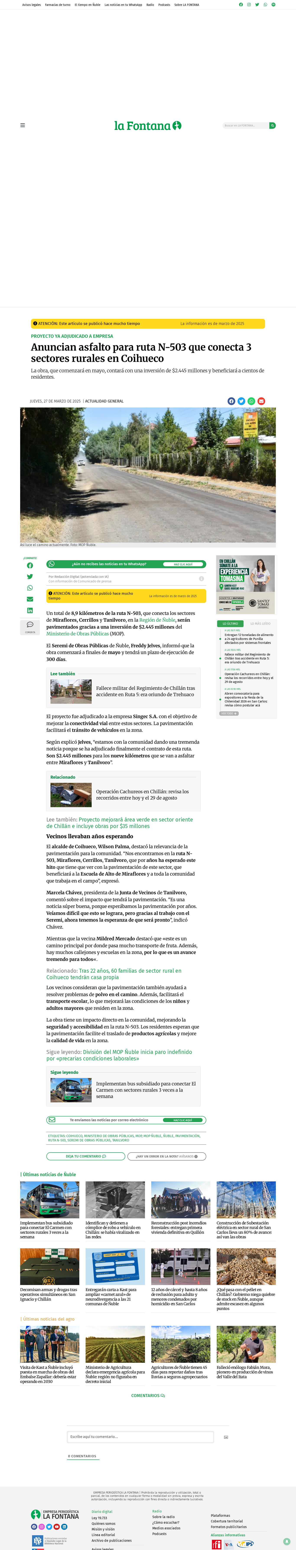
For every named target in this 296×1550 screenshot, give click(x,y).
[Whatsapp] (265, 4)
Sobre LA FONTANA (186, 5)
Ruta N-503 (57, 1140)
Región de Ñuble (157, 620)
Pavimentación (187, 1136)
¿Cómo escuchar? (165, 1522)
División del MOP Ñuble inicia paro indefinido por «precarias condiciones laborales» (119, 1055)
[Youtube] (57, 1527)
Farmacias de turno (57, 5)
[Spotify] (273, 4)
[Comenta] (30, 624)
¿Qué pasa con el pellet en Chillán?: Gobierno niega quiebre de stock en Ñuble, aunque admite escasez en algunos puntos (246, 1299)
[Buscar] (272, 125)
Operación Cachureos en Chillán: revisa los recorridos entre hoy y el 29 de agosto (249, 678)
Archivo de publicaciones (112, 1540)
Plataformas (220, 1516)
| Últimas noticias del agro (47, 1319)
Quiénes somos (103, 1524)
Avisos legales (31, 5)
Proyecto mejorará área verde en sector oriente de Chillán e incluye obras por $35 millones (119, 823)
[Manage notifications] (286, 1541)
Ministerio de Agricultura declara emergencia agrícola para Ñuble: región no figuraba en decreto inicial (115, 1374)
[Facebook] (241, 4)
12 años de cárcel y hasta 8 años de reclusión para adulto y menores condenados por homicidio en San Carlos (179, 1296)
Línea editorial (103, 1535)
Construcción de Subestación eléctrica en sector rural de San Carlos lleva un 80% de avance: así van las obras (244, 1230)
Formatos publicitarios (229, 1527)
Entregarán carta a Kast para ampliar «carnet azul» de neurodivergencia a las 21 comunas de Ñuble (111, 1296)
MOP (138, 1136)
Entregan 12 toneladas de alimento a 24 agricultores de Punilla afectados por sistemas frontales (249, 639)
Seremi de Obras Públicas (89, 1140)
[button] (231, 401)
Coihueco (74, 1136)
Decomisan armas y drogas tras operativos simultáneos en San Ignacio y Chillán (48, 1294)
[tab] (230, 623)
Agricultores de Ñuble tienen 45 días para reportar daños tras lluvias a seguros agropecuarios (179, 1372)
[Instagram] (249, 4)
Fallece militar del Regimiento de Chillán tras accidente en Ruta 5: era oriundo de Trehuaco (247, 658)
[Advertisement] (148, 274)
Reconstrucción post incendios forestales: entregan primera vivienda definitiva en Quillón (179, 1227)
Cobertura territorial (227, 1521)
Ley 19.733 (99, 1518)
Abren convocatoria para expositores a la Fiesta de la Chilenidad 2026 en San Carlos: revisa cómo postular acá (246, 699)
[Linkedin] (64, 1527)
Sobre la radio (163, 1517)
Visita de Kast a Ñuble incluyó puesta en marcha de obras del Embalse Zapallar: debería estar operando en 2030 (48, 1374)
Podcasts (164, 5)
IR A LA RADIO (261, 311)
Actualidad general (124, 312)
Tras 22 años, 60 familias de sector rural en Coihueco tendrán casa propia (113, 974)
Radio (150, 5)
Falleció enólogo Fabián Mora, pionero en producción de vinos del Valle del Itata (245, 1372)
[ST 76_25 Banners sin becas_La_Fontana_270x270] (245, 613)
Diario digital (102, 1512)
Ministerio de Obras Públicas (77, 634)
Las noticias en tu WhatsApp (123, 5)
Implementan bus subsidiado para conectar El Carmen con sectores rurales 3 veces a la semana (46, 1230)
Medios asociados (166, 1528)
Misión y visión (103, 1529)
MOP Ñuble (152, 1136)
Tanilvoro (120, 1140)
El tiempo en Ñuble (87, 5)
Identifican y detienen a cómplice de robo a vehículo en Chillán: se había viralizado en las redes (113, 1230)
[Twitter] (257, 4)
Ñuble (168, 1136)
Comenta (30, 632)
